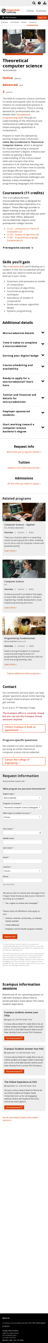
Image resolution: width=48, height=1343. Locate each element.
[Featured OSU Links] (39, 3)
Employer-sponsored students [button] (16, 413)
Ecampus (41, 10)
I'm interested (13, 1038)
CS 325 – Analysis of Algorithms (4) (23, 234)
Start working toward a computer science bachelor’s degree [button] (18, 428)
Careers (20, 532)
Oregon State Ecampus (10, 1331)
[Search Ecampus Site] (34, 3)
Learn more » (10, 550)
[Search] (34, 3)
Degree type (8, 794)
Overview (4, 22)
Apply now (42, 17)
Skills (31, 532)
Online (30, 10)
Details (23, 22)
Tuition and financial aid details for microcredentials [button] (19, 398)
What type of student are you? (16, 813)
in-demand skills (15, 266)
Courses (21, 646)
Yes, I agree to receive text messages (22, 903)
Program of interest (11, 803)
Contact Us (32, 22)
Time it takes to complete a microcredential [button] (20, 344)
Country (6, 867)
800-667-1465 (7, 1340)
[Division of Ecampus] (44, 3)
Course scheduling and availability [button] (18, 366)
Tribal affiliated (12, 925)
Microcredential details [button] (18, 333)
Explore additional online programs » (24, 673)
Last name (7, 848)
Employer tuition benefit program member (24, 929)
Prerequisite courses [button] (16, 247)
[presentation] (39, 3)
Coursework (14, 22)
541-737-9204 (18, 1340)
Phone (5, 876)
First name (7, 829)
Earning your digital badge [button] (21, 355)
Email (5, 857)
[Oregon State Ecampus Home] (35, 11)
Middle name (8, 838)
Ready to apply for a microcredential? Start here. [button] (18, 382)
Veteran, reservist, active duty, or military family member (23, 919)
